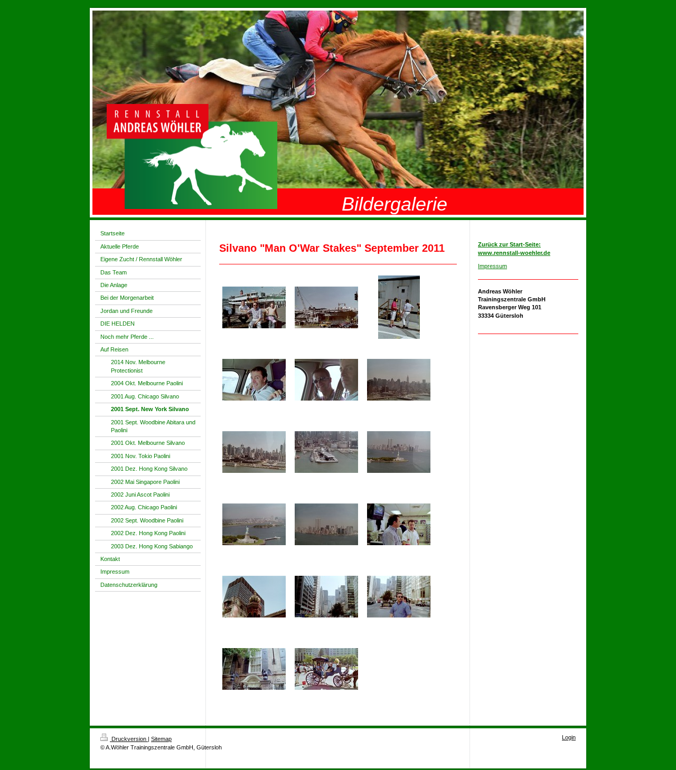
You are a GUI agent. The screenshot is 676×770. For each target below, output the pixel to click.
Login (569, 737)
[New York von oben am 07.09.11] (398, 380)
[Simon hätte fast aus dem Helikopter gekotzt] (254, 380)
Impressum (492, 266)
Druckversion (129, 739)
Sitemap (161, 739)
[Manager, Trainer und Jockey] (254, 307)
